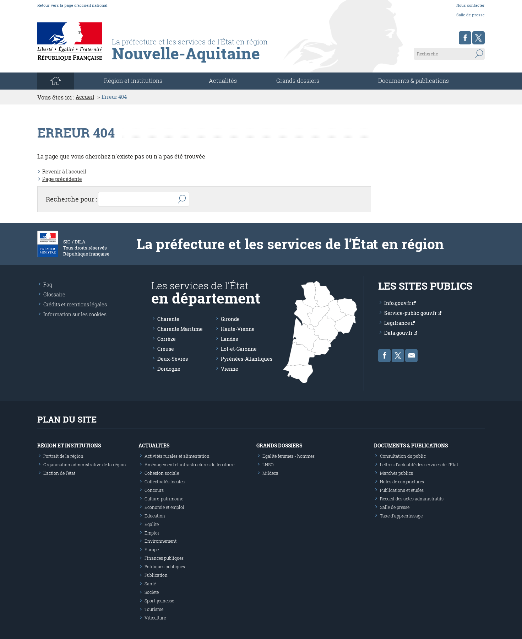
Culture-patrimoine (164, 498)
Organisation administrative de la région (84, 464)
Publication (156, 575)
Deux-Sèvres (172, 358)
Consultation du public (403, 456)
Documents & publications (413, 80)
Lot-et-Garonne (239, 348)
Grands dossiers (297, 80)
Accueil (85, 97)
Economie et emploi (164, 507)
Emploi (152, 533)
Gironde (230, 319)
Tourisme (154, 609)
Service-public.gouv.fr (411, 313)
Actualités (223, 80)
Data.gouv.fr (399, 332)
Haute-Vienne (238, 329)
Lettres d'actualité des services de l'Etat (419, 464)
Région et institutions (69, 445)
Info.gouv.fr (398, 303)
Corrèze (166, 338)
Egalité (152, 524)
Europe (152, 549)
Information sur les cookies (75, 314)
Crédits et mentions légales (75, 304)
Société (152, 592)
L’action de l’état (59, 473)
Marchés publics (396, 473)
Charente (168, 319)
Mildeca (270, 473)
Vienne (229, 368)
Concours (154, 490)
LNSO (268, 464)
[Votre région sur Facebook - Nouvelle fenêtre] (465, 37)
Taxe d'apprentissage (401, 516)
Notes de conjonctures (402, 481)
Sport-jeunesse (159, 600)
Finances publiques (164, 558)
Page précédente (62, 179)
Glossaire (54, 294)
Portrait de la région (63, 456)
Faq (47, 284)
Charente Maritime (180, 329)
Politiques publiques (165, 566)
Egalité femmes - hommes (288, 456)
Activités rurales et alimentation (177, 456)
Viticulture (155, 618)
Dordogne (168, 368)
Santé (150, 583)
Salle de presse (470, 14)
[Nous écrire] (411, 355)
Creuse (165, 348)
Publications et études (402, 490)
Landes (229, 338)
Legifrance (397, 323)
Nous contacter (470, 5)
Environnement (160, 541)
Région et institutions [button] (133, 80)
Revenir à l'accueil (64, 171)
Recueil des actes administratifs (412, 498)
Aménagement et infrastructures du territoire (189, 464)
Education (155, 516)
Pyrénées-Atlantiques (246, 358)
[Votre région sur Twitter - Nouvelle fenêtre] (478, 37)
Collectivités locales (165, 481)
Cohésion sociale (162, 473)
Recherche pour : (71, 199)
